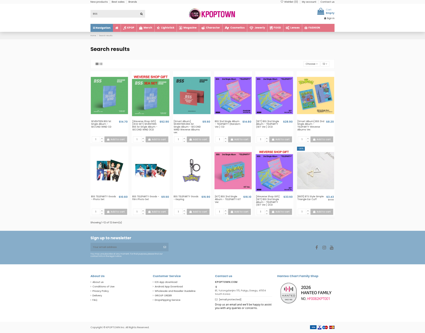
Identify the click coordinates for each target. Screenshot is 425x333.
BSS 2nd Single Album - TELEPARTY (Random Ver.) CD (227, 124)
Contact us (327, 1)
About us (98, 282)
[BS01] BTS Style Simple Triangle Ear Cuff (310, 198)
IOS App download (166, 282)
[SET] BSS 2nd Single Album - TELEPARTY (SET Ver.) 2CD (267, 124)
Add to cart (118, 139)
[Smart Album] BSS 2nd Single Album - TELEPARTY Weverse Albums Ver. (310, 125)
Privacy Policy (100, 291)
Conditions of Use (103, 286)
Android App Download (169, 286)
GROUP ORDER (163, 295)
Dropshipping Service (167, 300)
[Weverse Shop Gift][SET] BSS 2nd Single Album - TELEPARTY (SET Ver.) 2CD (268, 200)
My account (309, 1)
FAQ (94, 300)
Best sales (118, 1)
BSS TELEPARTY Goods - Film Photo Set (145, 198)
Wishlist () (291, 1)
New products (99, 1)
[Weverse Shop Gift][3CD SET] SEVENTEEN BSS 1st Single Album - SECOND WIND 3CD (144, 125)
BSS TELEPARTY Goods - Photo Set (103, 198)
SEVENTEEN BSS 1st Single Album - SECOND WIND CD (101, 124)
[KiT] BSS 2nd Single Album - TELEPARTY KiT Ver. (228, 199)
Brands (132, 1)
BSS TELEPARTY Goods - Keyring (186, 198)
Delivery (97, 295)
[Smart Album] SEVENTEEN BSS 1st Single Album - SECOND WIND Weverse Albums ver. (187, 127)
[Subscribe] (165, 247)
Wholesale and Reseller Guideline (175, 291)
